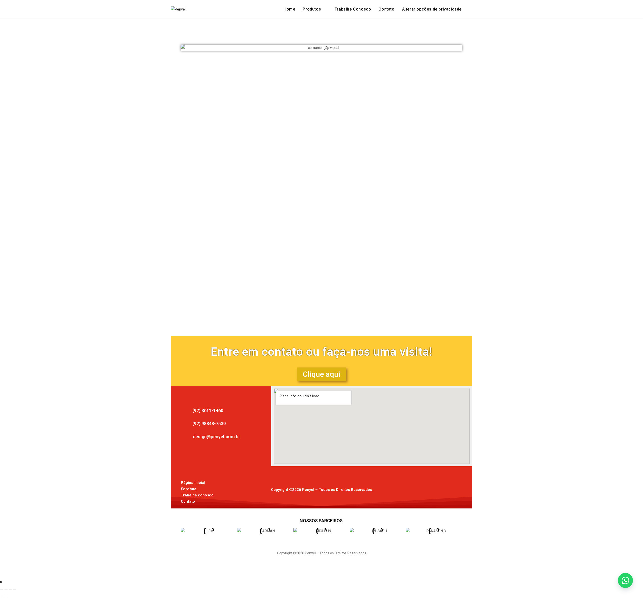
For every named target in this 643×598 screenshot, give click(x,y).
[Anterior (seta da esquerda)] (2, 595)
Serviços (188, 489)
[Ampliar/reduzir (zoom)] (2, 589)
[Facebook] (408, 487)
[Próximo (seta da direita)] (6, 595)
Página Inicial (193, 482)
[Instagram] (421, 487)
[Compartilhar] (10, 589)
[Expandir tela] (6, 589)
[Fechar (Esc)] (14, 589)
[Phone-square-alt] (449, 487)
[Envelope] (435, 487)
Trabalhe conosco (197, 495)
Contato (188, 501)
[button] (431, 9)
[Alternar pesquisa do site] (470, 9)
